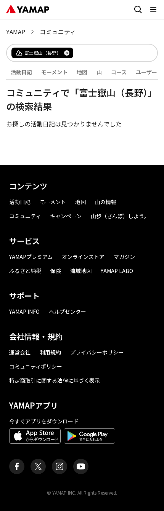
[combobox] (109, 52)
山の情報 (105, 202)
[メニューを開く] (153, 9)
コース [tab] (119, 72)
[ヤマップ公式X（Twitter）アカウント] (38, 466)
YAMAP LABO (117, 271)
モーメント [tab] (54, 72)
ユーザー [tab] (146, 72)
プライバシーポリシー (97, 352)
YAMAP (15, 31)
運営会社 (20, 352)
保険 (55, 271)
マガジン (124, 256)
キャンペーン (66, 216)
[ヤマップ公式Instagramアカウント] (59, 466)
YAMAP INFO (24, 311)
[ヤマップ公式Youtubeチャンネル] (80, 466)
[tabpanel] (82, 104)
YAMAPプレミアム (31, 256)
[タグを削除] (66, 53)
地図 (80, 202)
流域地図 (81, 271)
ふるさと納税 (25, 271)
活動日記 (20, 202)
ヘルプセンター (67, 311)
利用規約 (50, 352)
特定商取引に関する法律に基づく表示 (54, 380)
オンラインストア (83, 256)
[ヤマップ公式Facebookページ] (16, 466)
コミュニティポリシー (35, 366)
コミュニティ (25, 216)
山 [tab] (99, 72)
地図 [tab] (82, 72)
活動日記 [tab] (21, 72)
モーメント (53, 202)
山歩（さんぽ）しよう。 (120, 216)
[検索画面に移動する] (138, 9)
